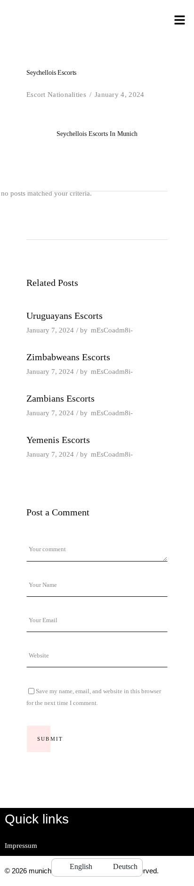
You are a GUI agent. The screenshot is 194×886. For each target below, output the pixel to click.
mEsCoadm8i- (112, 330)
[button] (179, 20)
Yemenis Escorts (58, 440)
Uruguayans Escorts (64, 315)
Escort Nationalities (56, 94)
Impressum (21, 845)
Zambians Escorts (60, 398)
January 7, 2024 (50, 330)
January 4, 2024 (120, 94)
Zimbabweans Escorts (68, 357)
